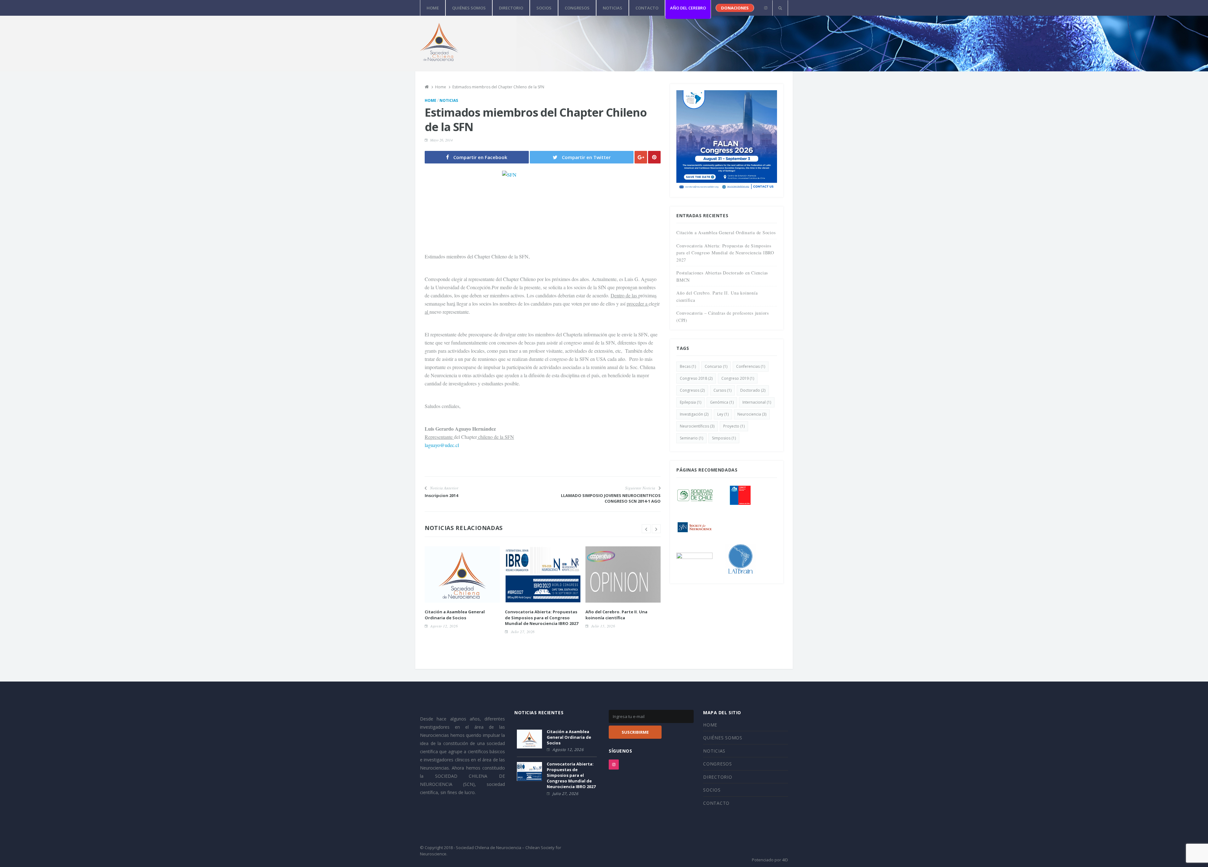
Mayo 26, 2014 (441, 139)
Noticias (448, 100)
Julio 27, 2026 (523, 631)
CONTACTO (646, 8)
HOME (433, 8)
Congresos (692, 390)
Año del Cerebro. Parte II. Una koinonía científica (616, 614)
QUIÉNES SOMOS (469, 8)
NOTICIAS (612, 8)
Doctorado (752, 390)
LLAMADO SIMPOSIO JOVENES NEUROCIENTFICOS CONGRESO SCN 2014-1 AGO (611, 498)
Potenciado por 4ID (770, 860)
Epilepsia (690, 402)
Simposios (724, 438)
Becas (688, 366)
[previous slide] (646, 528)
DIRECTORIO (511, 8)
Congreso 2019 (737, 378)
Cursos (722, 390)
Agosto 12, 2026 (444, 625)
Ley (723, 414)
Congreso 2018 (696, 378)
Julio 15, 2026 (603, 625)
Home (430, 100)
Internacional (756, 402)
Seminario (691, 438)
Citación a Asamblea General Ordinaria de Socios (455, 614)
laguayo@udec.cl (442, 445)
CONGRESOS (577, 8)
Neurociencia (751, 414)
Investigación (694, 414)
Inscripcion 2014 (441, 495)
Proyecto (734, 426)
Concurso (716, 366)
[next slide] (656, 528)
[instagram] (765, 8)
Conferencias (750, 366)
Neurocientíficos (697, 426)
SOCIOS (543, 8)
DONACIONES (735, 8)
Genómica (722, 402)
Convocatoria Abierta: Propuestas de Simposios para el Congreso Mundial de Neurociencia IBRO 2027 (541, 617)
